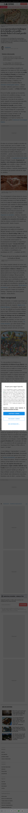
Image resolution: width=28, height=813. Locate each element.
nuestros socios (21, 389)
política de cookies (17, 403)
